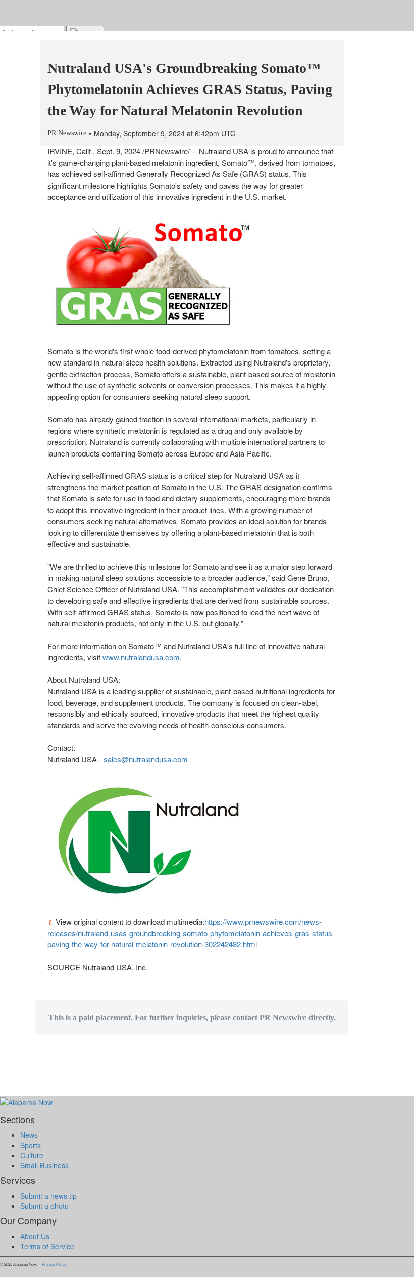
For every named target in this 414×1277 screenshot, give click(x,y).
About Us (34, 1236)
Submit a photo (44, 1206)
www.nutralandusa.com (141, 657)
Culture (31, 1155)
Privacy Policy (54, 1264)
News (29, 1135)
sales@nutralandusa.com (146, 759)
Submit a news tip (48, 1196)
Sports (30, 1145)
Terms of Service (47, 1246)
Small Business (44, 1165)
